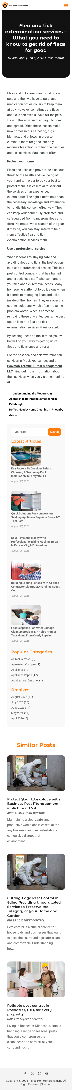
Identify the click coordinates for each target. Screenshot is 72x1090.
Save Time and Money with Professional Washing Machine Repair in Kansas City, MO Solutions (35, 541)
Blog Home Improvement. (47, 1080)
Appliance (17, 669)
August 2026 (19, 697)
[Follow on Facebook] (25, 1073)
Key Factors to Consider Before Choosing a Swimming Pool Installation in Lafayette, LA (31, 472)
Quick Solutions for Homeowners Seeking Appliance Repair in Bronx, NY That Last (35, 517)
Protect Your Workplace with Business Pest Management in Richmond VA (33, 803)
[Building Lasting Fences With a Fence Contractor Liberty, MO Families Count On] (26, 570)
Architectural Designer (25, 680)
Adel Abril (18, 58)
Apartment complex (23, 664)
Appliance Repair (21, 675)
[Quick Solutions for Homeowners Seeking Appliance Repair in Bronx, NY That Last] (26, 501)
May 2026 (17, 713)
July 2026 (17, 702)
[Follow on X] (32, 1073)
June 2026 (17, 707)
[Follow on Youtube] (47, 1073)
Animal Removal (21, 659)
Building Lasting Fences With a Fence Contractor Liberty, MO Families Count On (35, 586)
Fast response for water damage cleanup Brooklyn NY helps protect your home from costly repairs (33, 631)
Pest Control (55, 58)
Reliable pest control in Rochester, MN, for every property (29, 1010)
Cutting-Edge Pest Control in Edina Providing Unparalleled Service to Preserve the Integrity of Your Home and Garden (34, 906)
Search (54, 431)
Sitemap (46, 1084)
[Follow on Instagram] (39, 1073)
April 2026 (17, 718)
